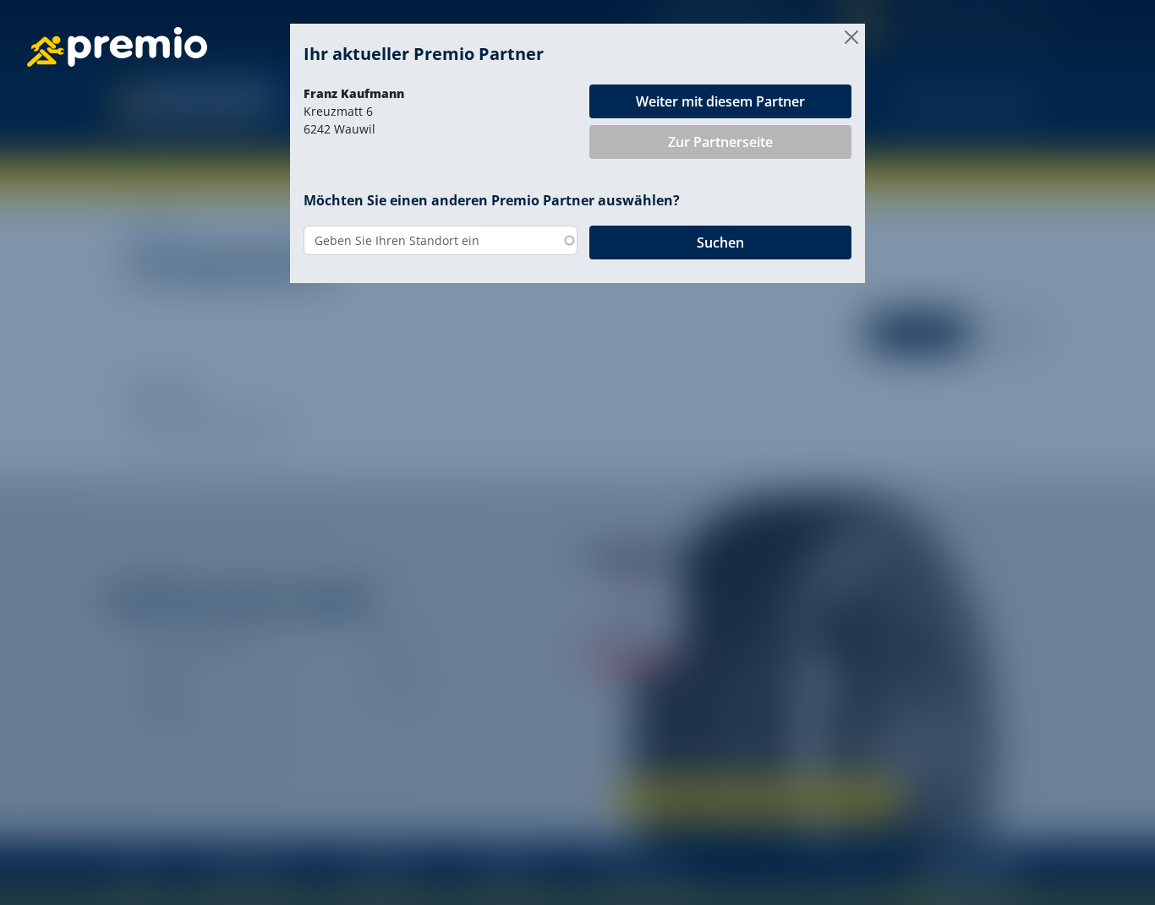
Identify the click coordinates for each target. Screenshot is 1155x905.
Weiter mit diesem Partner (720, 101)
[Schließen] (851, 37)
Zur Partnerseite (720, 142)
